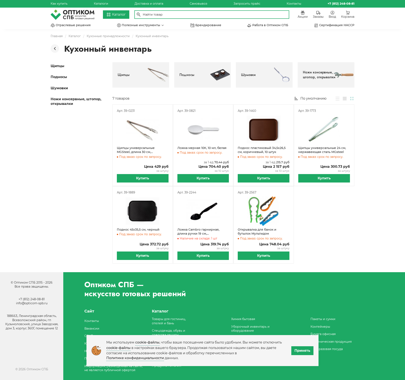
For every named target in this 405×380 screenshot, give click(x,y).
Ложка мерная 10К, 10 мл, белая (202, 148)
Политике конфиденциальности (135, 358)
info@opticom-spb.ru (31, 303)
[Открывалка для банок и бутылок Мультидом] (263, 211)
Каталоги (101, 3)
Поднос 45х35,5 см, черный (138, 229)
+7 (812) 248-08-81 (32, 299)
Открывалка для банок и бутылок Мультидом (257, 232)
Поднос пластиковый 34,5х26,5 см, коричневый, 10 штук (262, 150)
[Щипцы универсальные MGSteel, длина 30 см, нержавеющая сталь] (143, 129)
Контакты (294, 3)
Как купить (59, 3)
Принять (302, 351)
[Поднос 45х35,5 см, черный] (143, 211)
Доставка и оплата (149, 3)
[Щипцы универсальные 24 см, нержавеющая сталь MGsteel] (324, 129)
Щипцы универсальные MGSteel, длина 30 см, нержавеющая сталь (136, 150)
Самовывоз (198, 3)
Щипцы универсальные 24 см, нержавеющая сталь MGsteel (322, 150)
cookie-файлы (147, 342)
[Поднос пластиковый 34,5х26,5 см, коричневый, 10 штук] (263, 129)
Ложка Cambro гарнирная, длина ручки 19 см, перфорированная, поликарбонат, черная (198, 232)
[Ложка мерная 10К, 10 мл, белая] (203, 129)
